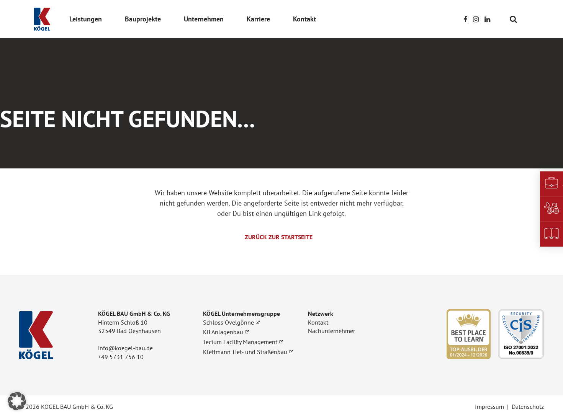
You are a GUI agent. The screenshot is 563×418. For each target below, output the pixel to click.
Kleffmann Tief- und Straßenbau (245, 352)
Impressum (489, 406)
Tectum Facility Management (240, 342)
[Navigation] (523, 19)
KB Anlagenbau (223, 332)
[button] (17, 401)
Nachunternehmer (331, 331)
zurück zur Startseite (279, 237)
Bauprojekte (143, 19)
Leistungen (85, 19)
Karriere (258, 19)
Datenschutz (528, 406)
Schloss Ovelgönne (228, 322)
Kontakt (304, 19)
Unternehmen (204, 19)
